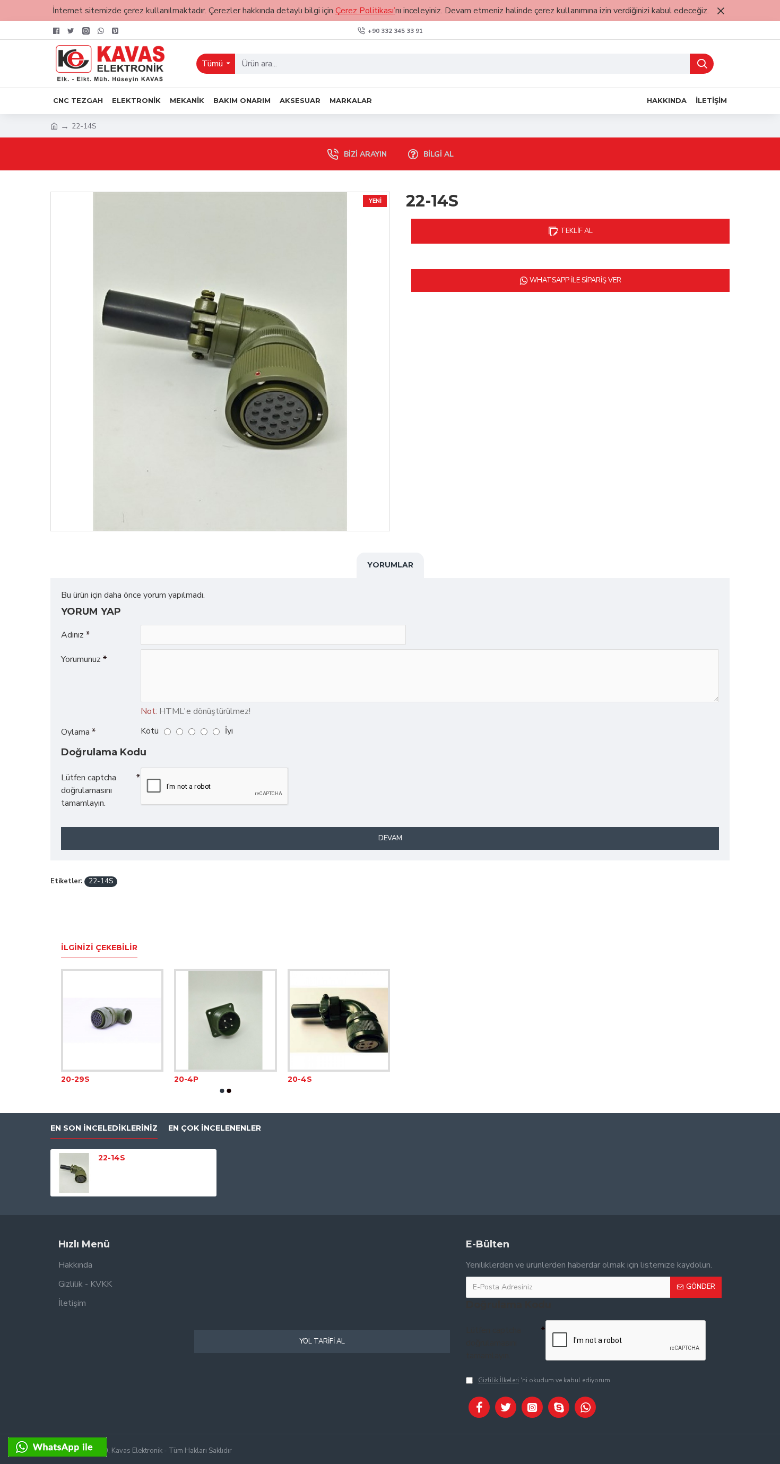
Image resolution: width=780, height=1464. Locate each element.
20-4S (300, 1079)
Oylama (75, 732)
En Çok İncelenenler (214, 1128)
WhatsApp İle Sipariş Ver (574, 280)
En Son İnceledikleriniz (104, 1128)
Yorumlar (390, 565)
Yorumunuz (81, 659)
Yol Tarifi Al (322, 1341)
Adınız (72, 635)
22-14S (101, 881)
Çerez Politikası (364, 10)
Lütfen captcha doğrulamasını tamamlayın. (88, 790)
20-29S (75, 1079)
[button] (222, 1091)
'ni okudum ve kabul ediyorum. (545, 1380)
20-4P (186, 1079)
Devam (390, 838)
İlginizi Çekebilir (99, 947)
